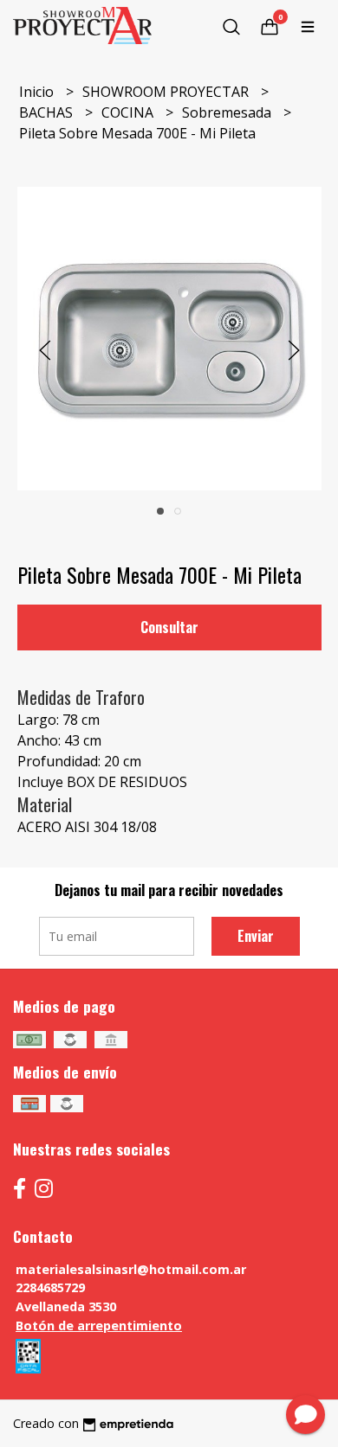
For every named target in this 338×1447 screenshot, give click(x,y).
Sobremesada (228, 112)
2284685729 (50, 1287)
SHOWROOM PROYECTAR (167, 91)
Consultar (169, 627)
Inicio (38, 91)
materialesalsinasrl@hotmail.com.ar (131, 1269)
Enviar (255, 935)
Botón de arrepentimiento (99, 1325)
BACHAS (47, 112)
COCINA (129, 112)
